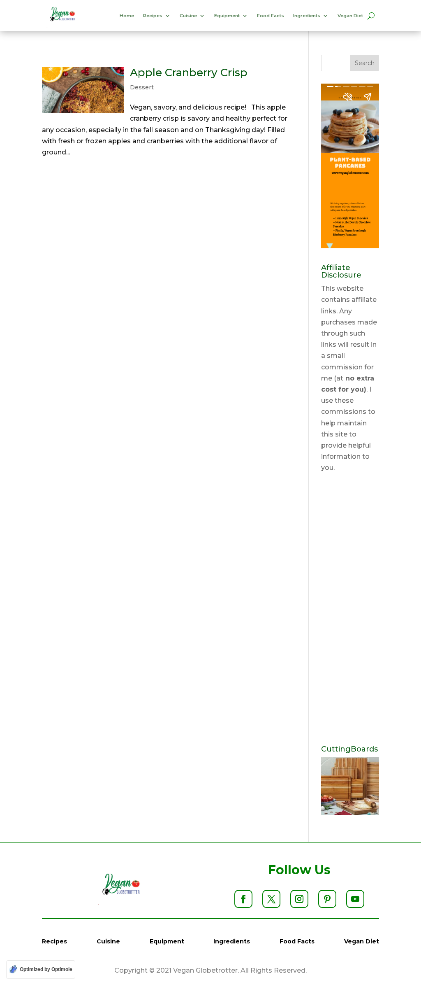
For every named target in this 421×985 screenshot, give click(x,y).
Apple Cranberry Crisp (189, 72)
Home (127, 16)
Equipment (227, 16)
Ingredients (306, 16)
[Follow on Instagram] (299, 899)
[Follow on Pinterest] (327, 899)
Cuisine (188, 16)
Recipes (152, 16)
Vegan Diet (350, 16)
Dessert (142, 87)
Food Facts (270, 16)
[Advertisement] (350, 609)
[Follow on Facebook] (243, 899)
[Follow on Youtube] (355, 899)
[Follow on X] (271, 899)
